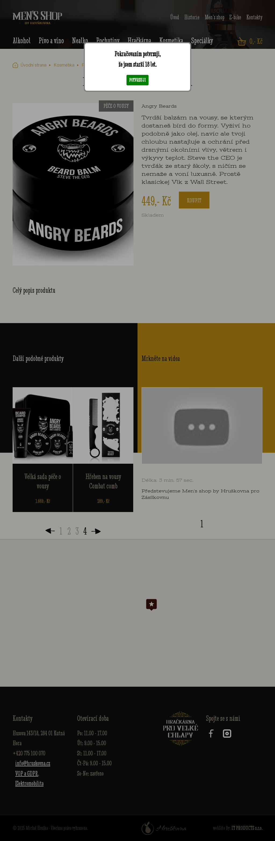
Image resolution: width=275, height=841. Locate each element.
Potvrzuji (137, 80)
